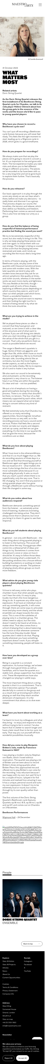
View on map (7, 1019)
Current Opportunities (11, 977)
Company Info (8, 994)
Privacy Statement (10, 990)
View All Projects (9, 964)
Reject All (8, 1058)
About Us (6, 974)
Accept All (22, 1058)
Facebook (28, 964)
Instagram (28, 961)
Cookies (5, 984)
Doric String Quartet (12, 93)
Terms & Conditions (10, 987)
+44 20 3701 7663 (9, 1022)
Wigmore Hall (8, 817)
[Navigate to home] (22, 5)
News (4, 971)
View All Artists (8, 961)
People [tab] (7, 872)
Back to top (28, 944)
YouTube (27, 971)
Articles (5, 968)
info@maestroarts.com (11, 1026)
